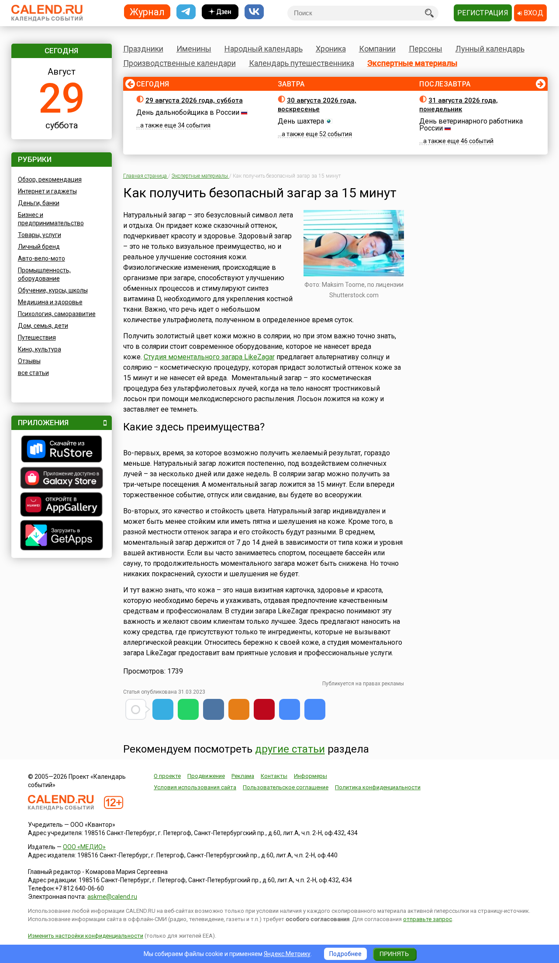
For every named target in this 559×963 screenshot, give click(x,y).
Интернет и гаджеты (47, 191)
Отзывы (29, 361)
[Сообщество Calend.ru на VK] (254, 12)
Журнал (147, 11)
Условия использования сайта (195, 787)
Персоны (425, 48)
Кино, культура (39, 349)
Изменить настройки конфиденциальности (85, 935)
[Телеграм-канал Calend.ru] (186, 12)
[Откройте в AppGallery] (61, 505)
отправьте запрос (427, 919)
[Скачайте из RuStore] (61, 450)
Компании (377, 48)
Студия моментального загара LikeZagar (209, 357)
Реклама (242, 776)
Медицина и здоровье (50, 302)
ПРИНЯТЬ (394, 953)
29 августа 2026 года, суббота (194, 100)
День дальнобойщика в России (187, 112)
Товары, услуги (39, 234)
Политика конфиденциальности (378, 787)
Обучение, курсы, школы (53, 290)
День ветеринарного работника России (471, 124)
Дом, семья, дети (43, 325)
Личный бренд (39, 246)
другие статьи (290, 749)
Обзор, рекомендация (50, 179)
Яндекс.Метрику (287, 953)
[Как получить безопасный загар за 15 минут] (289, 709)
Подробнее (345, 953)
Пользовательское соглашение (285, 787)
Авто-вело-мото (41, 258)
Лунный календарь (489, 48)
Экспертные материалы (412, 63)
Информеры (310, 776)
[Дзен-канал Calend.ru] (220, 12)
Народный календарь (263, 48)
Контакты (274, 776)
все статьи (33, 372)
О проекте (167, 776)
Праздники (143, 48)
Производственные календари (179, 63)
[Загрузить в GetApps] (61, 536)
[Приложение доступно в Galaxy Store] (61, 479)
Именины (193, 48)
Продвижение (206, 776)
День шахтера (301, 121)
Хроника (331, 48)
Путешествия (37, 337)
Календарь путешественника (301, 63)
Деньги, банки (38, 202)
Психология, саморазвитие (57, 313)
